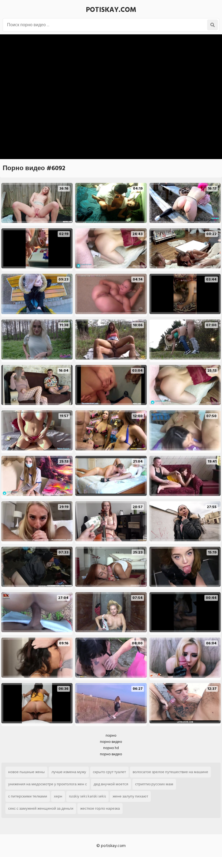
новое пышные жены (26, 772)
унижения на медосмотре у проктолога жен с (47, 784)
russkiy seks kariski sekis (87, 796)
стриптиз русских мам (154, 784)
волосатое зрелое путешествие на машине (170, 772)
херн (58, 796)
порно (111, 735)
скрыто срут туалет (109, 772)
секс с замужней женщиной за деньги (40, 808)
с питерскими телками (27, 796)
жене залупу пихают (130, 796)
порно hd (111, 748)
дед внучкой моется (111, 784)
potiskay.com (111, 9)
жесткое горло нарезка (100, 808)
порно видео (111, 742)
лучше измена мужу (68, 772)
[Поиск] (212, 24)
